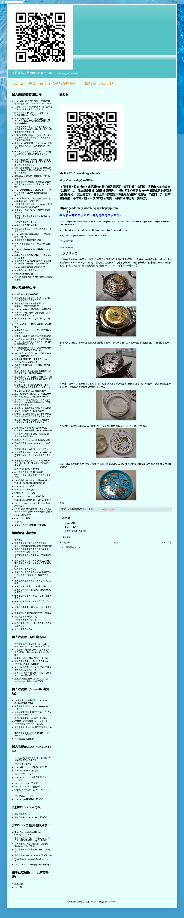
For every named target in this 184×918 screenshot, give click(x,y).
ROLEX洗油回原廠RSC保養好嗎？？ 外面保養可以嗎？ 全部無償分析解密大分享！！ (33, 192)
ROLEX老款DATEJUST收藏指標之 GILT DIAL (32, 250)
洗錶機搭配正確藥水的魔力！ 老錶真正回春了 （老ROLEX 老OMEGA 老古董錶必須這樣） (32, 463)
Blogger (112, 901)
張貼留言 (67, 536)
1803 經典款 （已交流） (24, 795)
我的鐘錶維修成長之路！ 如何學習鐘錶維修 (32, 556)
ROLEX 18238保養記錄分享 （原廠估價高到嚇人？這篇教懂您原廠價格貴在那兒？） (33, 415)
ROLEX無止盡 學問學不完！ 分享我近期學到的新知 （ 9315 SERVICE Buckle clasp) (33, 102)
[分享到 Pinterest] (113, 509)
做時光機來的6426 (22, 814)
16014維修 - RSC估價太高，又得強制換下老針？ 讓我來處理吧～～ (32, 354)
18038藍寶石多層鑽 (22, 763)
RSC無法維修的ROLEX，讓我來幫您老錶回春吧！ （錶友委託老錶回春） (32, 348)
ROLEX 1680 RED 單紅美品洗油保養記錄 (32, 309)
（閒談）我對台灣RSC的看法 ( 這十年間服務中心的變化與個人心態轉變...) (33, 108)
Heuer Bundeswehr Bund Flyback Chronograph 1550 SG (28, 833)
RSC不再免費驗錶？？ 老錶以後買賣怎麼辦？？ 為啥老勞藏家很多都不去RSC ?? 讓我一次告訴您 (33, 170)
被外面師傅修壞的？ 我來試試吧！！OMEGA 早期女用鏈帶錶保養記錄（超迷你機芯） (32, 474)
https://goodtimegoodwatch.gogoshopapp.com (88, 208)
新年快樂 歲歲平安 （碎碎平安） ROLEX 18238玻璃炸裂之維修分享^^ (32, 360)
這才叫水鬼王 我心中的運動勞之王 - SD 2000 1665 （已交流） (31, 734)
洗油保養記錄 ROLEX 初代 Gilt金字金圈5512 (32, 319)
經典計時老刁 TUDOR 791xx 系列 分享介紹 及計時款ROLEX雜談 (32, 113)
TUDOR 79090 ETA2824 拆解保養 (29, 496)
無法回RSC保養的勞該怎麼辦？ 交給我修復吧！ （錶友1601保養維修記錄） (32, 409)
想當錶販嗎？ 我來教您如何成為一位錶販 (32, 613)
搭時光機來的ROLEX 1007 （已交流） (31, 817)
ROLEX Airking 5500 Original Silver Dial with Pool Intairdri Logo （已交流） (31, 679)
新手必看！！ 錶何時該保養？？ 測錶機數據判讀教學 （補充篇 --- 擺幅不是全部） (32, 262)
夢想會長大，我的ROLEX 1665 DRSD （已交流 (31, 707)
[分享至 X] (108, 509)
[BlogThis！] (105, 509)
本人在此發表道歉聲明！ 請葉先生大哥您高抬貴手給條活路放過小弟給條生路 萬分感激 (32, 563)
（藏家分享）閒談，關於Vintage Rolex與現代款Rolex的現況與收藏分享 (33, 205)
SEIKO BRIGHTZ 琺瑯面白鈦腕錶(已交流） (33, 864)
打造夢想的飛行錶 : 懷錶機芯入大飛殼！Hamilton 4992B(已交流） (32, 844)
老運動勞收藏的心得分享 (25, 221)
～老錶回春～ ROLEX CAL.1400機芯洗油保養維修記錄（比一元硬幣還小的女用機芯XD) (32, 454)
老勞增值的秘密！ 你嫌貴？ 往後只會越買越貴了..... (32, 596)
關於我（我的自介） (102, 83)
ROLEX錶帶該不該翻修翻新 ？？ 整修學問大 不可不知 (32, 235)
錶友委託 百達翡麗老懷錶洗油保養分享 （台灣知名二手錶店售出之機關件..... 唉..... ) (33, 422)
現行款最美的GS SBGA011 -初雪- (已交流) (33, 855)
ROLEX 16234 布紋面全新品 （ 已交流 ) (31, 658)
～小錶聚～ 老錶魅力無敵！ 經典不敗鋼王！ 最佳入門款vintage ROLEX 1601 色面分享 (32, 652)
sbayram (94, 901)
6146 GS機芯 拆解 (22, 518)
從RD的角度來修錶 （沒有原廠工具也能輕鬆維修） (33, 278)
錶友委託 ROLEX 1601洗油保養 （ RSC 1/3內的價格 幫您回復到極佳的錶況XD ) (32, 386)
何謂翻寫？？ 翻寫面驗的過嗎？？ (29, 240)
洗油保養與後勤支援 (23, 629)
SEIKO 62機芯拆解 (22, 515)
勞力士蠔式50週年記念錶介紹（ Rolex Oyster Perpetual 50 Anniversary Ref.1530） (32, 645)
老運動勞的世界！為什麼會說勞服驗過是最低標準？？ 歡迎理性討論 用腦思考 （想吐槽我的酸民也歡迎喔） (33, 129)
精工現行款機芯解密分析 (25, 270)
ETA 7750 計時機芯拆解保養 (26, 468)
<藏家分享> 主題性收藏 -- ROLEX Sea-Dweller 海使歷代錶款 (31, 701)
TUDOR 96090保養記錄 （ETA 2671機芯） (33, 499)
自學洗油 (18, 521)
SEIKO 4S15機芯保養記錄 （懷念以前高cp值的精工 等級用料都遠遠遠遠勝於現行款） (33, 510)
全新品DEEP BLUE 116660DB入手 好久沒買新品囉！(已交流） (32, 713)
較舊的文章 (166, 542)
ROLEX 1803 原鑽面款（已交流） (29, 799)
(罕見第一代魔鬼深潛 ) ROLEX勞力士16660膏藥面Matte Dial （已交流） (30, 722)
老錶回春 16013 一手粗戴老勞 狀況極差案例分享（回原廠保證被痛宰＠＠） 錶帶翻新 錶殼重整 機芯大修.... (32, 341)
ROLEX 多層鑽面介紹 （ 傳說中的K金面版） (32, 244)
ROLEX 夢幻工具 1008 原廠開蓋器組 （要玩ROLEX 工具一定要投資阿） (32, 199)
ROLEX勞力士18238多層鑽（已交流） (31, 767)
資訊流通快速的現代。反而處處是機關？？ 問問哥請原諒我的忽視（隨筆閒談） (33, 544)
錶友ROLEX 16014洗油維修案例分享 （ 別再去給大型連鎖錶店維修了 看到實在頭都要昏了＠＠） (33, 379)
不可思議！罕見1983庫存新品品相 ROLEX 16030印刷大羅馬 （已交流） (33, 662)
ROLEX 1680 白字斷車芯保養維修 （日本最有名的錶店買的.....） (32, 313)
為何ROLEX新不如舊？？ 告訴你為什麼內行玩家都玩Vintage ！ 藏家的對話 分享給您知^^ (33, 145)
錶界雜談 (18, 539)
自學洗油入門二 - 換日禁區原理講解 (30, 525)
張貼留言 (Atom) (73, 547)
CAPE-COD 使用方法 (23, 273)
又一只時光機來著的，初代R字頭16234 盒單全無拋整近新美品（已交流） (32, 668)
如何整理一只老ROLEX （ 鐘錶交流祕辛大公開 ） (32, 211)
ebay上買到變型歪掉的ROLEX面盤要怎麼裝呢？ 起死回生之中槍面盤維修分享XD (32, 395)
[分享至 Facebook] (110, 509)
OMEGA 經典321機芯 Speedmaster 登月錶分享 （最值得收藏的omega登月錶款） (32, 839)
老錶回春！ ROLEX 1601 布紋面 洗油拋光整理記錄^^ (32, 331)
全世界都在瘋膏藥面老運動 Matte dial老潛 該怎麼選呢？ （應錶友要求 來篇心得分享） (32, 154)
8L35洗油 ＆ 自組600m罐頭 (26, 294)
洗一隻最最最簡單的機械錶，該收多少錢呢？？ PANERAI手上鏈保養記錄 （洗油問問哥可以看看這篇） (32, 402)
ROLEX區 (18, 883)
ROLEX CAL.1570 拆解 (24, 489)
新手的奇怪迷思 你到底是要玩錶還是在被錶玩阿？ (32, 590)
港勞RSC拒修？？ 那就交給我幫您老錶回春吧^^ (32, 325)
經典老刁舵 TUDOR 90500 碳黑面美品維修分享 (32, 366)
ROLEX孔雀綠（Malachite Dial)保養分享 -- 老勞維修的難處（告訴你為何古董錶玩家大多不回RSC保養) (32, 137)
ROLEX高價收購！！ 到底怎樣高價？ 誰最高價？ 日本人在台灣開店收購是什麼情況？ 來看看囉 (32, 121)
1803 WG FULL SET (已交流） (27, 786)
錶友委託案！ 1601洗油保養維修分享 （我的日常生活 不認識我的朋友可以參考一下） (33, 429)
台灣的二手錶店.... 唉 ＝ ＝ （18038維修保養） (32, 608)
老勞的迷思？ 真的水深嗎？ (26, 225)
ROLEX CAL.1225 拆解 (24, 493)
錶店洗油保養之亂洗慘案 (25, 569)
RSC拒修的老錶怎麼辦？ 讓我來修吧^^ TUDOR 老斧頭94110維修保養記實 (31, 481)
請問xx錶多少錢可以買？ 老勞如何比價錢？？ (31, 602)
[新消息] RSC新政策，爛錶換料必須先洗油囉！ (32, 177)
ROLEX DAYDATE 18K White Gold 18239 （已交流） (32, 791)
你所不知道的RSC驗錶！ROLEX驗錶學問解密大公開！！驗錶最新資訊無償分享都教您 (32, 184)
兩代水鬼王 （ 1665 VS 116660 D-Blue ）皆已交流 (33, 728)
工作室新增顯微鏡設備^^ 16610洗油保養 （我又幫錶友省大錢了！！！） (32, 298)
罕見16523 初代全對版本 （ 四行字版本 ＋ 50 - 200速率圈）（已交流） (32, 674)
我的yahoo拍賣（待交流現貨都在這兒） (44, 83)
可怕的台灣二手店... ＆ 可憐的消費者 (30, 586)
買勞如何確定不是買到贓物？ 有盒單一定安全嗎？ (32, 217)
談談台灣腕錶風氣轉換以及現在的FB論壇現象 (32, 581)
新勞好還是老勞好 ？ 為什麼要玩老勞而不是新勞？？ (32, 229)
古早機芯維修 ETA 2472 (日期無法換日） (32, 449)
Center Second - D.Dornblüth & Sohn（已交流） (32, 859)
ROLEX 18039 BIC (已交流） (27, 770)
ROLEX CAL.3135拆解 (24, 486)
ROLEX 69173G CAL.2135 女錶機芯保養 (32, 439)
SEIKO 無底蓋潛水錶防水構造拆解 (29, 266)
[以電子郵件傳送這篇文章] (103, 509)
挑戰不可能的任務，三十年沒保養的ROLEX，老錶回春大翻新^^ (30, 304)
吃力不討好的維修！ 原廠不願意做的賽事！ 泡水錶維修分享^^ (31, 434)
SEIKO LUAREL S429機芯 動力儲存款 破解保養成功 (32, 504)
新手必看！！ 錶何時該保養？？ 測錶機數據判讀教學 (32, 256)
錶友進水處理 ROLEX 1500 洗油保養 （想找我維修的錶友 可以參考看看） (32, 372)
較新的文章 (65, 542)
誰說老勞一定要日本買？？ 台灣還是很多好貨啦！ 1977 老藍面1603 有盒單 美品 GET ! (32, 574)
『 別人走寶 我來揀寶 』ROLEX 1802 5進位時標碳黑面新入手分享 (32, 759)
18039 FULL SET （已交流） (27, 783)
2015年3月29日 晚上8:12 (75, 531)
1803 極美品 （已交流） (24, 774)
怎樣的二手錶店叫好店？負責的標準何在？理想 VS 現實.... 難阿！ (31, 550)
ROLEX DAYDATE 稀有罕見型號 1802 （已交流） (31, 778)
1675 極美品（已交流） (24, 738)
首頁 (116, 542)
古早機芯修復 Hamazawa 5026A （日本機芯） (32, 444)
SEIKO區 (18, 887)
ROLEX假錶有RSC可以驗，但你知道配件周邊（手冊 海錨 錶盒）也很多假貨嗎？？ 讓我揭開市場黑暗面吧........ (32, 162)
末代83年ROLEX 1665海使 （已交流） (31, 718)
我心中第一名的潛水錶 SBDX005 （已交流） (32, 850)
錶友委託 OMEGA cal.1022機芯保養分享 (32, 390)
